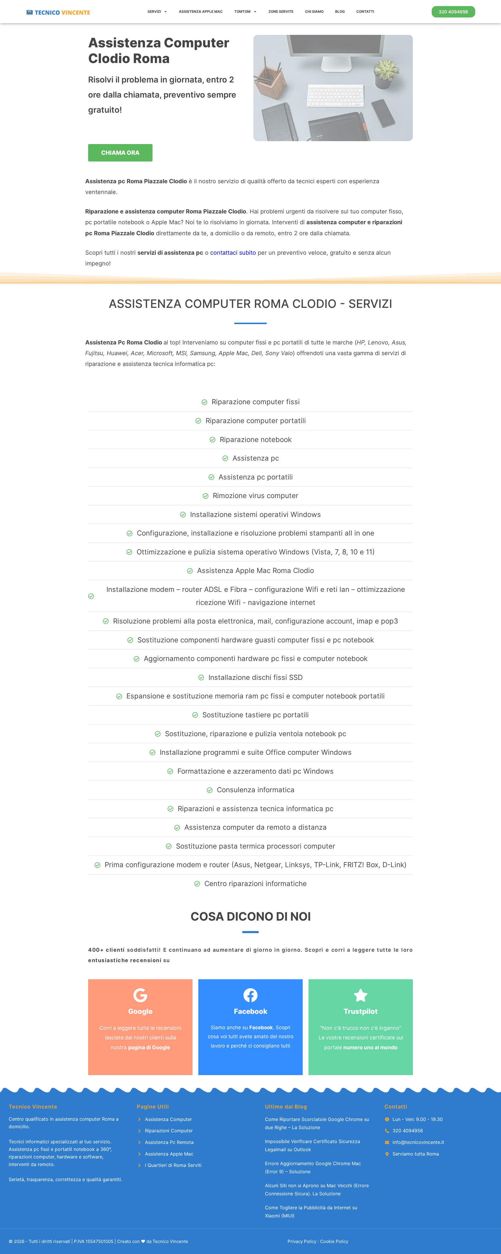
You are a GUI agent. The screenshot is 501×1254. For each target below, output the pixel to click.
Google (140, 1011)
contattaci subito (233, 252)
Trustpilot (361, 1011)
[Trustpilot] (360, 995)
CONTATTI (365, 11)
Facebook (250, 1011)
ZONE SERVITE (280, 11)
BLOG (340, 11)
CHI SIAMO (314, 11)
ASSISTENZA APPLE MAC (201, 11)
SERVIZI (154, 11)
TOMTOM (242, 11)
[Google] (140, 995)
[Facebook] (250, 995)
